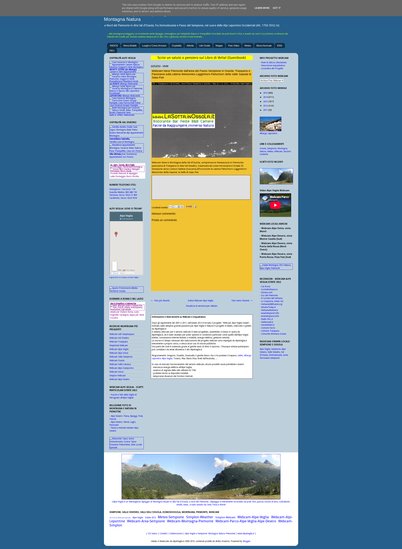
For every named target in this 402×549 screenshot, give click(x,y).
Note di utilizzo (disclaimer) (274, 62)
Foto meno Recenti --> (242, 300)
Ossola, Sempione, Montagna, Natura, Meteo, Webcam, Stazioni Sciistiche (275, 151)
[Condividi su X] (176, 206)
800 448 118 (131, 192)
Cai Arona (265, 286)
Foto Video (233, 45)
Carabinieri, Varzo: (118, 198)
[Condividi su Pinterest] (182, 206)
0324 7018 (132, 198)
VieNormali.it (267, 322)
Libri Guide (204, 45)
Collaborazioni (176, 533)
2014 (265, 97)
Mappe (219, 45)
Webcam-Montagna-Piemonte (190, 521)
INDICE (114, 45)
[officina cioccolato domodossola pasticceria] (126, 447)
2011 (265, 110)
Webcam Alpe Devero (119, 379)
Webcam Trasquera (118, 341)
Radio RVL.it (267, 319)
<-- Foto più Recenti (160, 300)
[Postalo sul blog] (173, 206)
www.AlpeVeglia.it (245, 533)
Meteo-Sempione (171, 517)
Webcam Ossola (116, 360)
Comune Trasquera (270, 331)
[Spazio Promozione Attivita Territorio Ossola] (126, 291)
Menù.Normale (264, 45)
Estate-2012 (150, 517)
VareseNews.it (267, 325)
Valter (240, 355)
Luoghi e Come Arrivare (154, 45)
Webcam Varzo (116, 371)
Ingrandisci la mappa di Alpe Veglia (124, 277)
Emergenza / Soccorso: (120, 189)
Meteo (247, 45)
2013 (265, 101)
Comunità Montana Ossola (273, 334)
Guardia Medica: (117, 192)
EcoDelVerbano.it (269, 289)
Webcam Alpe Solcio (118, 353)
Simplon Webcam (117, 375)
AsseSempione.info (270, 313)
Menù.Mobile (130, 45)
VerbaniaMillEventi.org (271, 304)
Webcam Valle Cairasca (120, 364)
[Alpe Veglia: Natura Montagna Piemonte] (276, 176)
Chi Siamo (152, 533)
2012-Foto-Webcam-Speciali (120, 518)
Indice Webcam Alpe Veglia (200, 300)
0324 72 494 (131, 195)
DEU (111, 50)
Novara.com (266, 292)
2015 (265, 93)
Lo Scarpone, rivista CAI (272, 301)
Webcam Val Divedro (119, 338)
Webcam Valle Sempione (120, 356)
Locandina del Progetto (272, 68)
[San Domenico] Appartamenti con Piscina (123, 155)
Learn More (262, 8)
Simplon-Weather (199, 517)
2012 (265, 105)
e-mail (189, 206)
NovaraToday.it (268, 307)
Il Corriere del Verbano (272, 298)
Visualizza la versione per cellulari (201, 306)
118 (133, 189)
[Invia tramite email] (170, 206)
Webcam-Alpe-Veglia (253, 517)
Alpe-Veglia (138, 517)
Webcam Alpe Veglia (118, 349)
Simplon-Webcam (225, 517)
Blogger (246, 541)
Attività (190, 45)
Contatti (163, 533)
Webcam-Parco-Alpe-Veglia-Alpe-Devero (245, 521)
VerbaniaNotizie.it (269, 310)
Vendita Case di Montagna (121, 140)
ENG (279, 45)
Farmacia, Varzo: (117, 195)
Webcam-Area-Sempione (146, 521)
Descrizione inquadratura (273, 65)
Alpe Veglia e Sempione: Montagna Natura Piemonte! (210, 533)
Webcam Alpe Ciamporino (121, 368)
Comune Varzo (268, 328)
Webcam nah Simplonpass (121, 334)
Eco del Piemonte (269, 295)
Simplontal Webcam (118, 345)
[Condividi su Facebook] (179, 206)
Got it (277, 8)
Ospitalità (176, 45)
